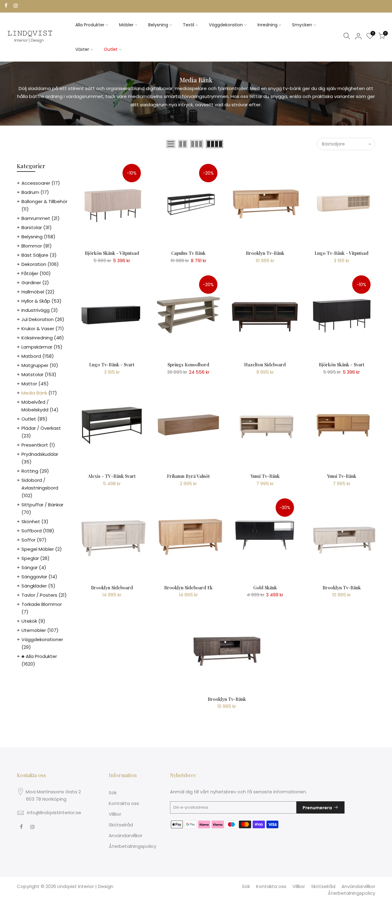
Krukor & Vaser (37, 328)
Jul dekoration (37, 319)
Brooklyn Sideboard (112, 587)
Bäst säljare (34, 255)
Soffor (28, 540)
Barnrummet (35, 218)
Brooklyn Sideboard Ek (188, 587)
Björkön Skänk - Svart (341, 364)
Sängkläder (34, 586)
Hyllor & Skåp (35, 301)
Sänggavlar (34, 576)
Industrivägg (35, 310)
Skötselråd (121, 825)
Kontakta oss (124, 803)
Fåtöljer (29, 273)
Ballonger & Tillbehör (44, 201)
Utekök (29, 621)
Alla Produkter (89, 25)
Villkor (115, 814)
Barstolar (31, 227)
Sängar (29, 567)
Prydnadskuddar (39, 454)
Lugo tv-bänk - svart (111, 364)
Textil (188, 25)
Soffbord (31, 530)
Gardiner (31, 282)
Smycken (302, 25)
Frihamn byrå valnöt (188, 476)
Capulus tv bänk (188, 253)
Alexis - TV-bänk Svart (112, 476)
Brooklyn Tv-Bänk (265, 253)
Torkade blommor (41, 604)
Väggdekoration (226, 25)
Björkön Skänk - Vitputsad (112, 253)
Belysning (158, 25)
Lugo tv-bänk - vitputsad (341, 253)
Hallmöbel (32, 292)
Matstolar (32, 374)
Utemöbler (33, 630)
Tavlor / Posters (39, 595)
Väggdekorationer (42, 639)
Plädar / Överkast (41, 428)
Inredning (267, 25)
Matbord (31, 356)
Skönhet (30, 521)
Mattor (29, 383)
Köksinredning (37, 337)
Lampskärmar (36, 347)
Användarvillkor (125, 835)
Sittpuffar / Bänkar (42, 504)
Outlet (111, 49)
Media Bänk (34, 393)
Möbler (126, 25)
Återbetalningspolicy (132, 846)
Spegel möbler (37, 549)
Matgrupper (34, 365)
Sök (113, 792)
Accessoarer (35, 183)
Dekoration (33, 264)
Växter (82, 49)
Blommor (31, 246)
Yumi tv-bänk (265, 476)
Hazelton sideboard (265, 364)
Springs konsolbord (188, 364)
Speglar (30, 558)
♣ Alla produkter (39, 656)
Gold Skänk (265, 587)
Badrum (30, 192)
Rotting (29, 471)
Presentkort (34, 445)
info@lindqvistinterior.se (54, 812)
